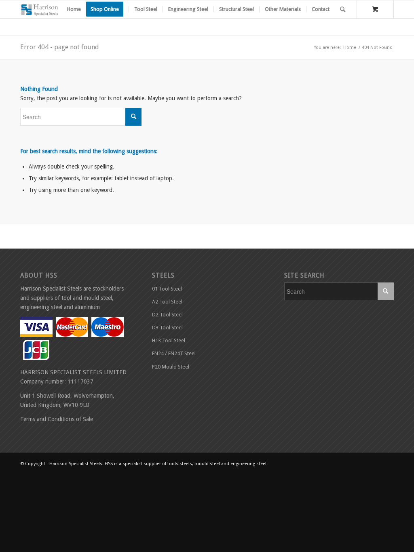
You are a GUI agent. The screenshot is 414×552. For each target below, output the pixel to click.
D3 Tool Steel (167, 327)
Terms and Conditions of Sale (56, 419)
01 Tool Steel (167, 289)
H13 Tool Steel (168, 340)
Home (349, 47)
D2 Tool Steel (167, 315)
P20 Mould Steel (170, 367)
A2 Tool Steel (167, 302)
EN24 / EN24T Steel (174, 353)
